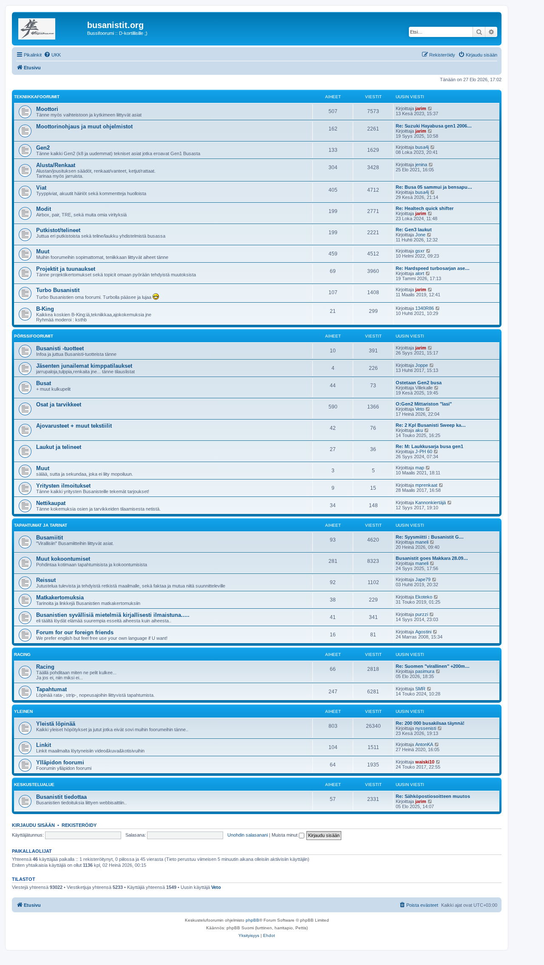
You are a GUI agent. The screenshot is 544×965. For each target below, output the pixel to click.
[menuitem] (52, 55)
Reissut (46, 580)
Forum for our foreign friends (74, 632)
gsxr (420, 250)
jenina (421, 164)
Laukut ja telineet (58, 447)
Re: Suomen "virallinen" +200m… (433, 666)
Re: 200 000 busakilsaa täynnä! (430, 723)
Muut (42, 251)
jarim (420, 108)
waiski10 (424, 761)
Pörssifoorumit (33, 336)
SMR (420, 688)
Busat (43, 383)
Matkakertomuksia (60, 597)
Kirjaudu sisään (33, 825)
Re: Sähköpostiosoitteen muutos (433, 796)
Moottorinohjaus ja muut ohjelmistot (84, 126)
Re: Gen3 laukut (414, 229)
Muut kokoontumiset (63, 559)
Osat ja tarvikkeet (58, 404)
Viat (41, 187)
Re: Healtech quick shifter (424, 208)
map (419, 467)
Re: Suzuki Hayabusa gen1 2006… (434, 125)
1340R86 (424, 308)
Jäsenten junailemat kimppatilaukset (84, 366)
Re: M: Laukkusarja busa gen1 (429, 446)
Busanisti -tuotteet (60, 348)
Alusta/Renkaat (55, 165)
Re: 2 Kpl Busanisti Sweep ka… (431, 425)
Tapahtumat (51, 689)
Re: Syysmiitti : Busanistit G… (430, 536)
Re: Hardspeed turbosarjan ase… (433, 268)
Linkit (43, 745)
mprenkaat (426, 485)
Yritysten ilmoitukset (63, 485)
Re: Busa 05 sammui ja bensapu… (434, 187)
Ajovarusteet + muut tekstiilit (74, 426)
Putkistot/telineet (58, 230)
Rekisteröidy (79, 825)
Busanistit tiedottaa (61, 797)
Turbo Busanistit (57, 290)
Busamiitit (49, 537)
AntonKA (424, 744)
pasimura (424, 671)
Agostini (423, 631)
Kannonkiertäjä (430, 502)
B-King (45, 309)
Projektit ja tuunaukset (65, 269)
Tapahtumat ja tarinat (40, 525)
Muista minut (285, 834)
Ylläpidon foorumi (60, 762)
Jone (420, 234)
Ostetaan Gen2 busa (419, 382)
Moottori (47, 109)
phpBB (252, 920)
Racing (22, 654)
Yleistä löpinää (55, 724)
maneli (421, 542)
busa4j (422, 147)
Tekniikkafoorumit (37, 96)
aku (419, 430)
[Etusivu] (50, 27)
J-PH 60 (423, 451)
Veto (419, 409)
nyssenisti (425, 728)
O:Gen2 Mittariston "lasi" (424, 403)
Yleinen (23, 711)
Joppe (421, 365)
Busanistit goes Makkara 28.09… (432, 558)
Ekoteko (423, 596)
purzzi (421, 614)
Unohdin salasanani (247, 834)
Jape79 (423, 579)
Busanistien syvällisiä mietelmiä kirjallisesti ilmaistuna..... (113, 615)
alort (419, 273)
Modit (43, 209)
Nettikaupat (50, 503)
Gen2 (43, 148)
